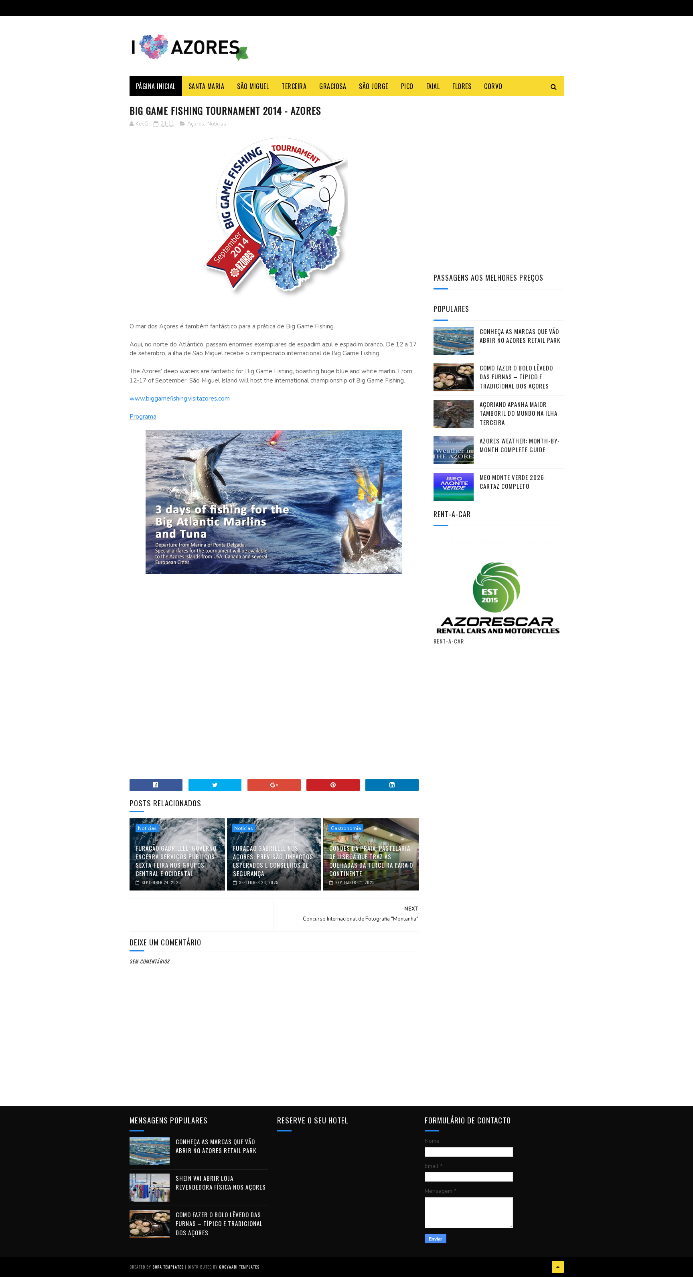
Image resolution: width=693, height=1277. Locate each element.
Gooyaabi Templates (239, 1267)
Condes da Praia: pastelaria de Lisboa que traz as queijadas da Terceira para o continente (371, 861)
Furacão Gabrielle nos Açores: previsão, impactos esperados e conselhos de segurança (273, 861)
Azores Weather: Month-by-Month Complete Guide (520, 445)
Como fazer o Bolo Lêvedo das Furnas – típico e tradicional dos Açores (516, 376)
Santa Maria (206, 86)
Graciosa (332, 86)
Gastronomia (346, 828)
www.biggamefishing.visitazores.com (180, 399)
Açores (195, 123)
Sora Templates (168, 1267)
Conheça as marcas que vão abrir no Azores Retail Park (520, 336)
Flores (461, 86)
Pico (407, 86)
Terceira (294, 86)
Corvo (493, 86)
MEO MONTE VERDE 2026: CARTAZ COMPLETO (513, 482)
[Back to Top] (558, 1267)
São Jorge (373, 86)
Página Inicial (156, 86)
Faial (433, 86)
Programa (143, 417)
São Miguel (253, 86)
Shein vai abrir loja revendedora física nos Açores (221, 1183)
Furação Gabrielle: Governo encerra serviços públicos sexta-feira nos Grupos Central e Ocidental (176, 861)
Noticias (216, 123)
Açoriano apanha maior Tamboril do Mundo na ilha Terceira (518, 413)
